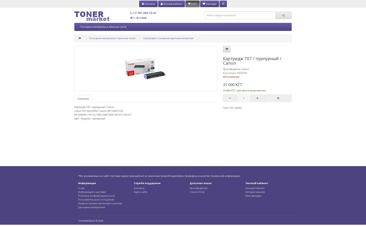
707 (231, 107)
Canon (245, 69)
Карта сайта (140, 192)
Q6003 (238, 107)
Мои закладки (253, 195)
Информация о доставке (92, 192)
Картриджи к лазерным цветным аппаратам (168, 38)
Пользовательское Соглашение (96, 199)
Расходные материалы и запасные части (103, 26)
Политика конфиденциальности (96, 195)
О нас (81, 188)
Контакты (139, 188)
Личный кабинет (255, 188)
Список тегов (197, 192)
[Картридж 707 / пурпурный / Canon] (145, 68)
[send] (278, 98)
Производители (199, 188)
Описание (83, 98)
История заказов (255, 192)
